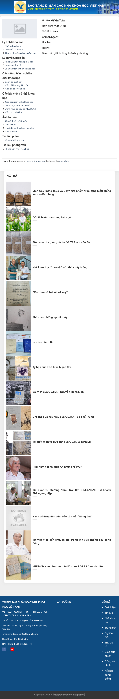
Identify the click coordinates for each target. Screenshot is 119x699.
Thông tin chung (13, 46)
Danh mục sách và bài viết (18, 105)
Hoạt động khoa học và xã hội (19, 128)
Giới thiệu (110, 607)
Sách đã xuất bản (13, 82)
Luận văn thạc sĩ (13, 65)
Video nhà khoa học (14, 140)
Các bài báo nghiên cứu (17, 85)
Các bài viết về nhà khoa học (19, 102)
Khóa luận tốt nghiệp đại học (19, 61)
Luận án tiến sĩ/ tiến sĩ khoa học (20, 68)
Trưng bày (110, 627)
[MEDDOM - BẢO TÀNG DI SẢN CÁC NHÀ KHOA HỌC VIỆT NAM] (59, 7)
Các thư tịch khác (14, 112)
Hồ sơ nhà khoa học (35, 161)
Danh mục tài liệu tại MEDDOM (20, 109)
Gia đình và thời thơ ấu (16, 121)
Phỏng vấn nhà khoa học (17, 149)
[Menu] (4, 7)
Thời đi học (10, 124)
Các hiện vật (11, 131)
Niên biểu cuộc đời (14, 49)
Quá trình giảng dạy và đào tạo (20, 53)
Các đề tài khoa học (15, 88)
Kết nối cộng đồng (109, 674)
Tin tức (109, 612)
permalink (64, 161)
